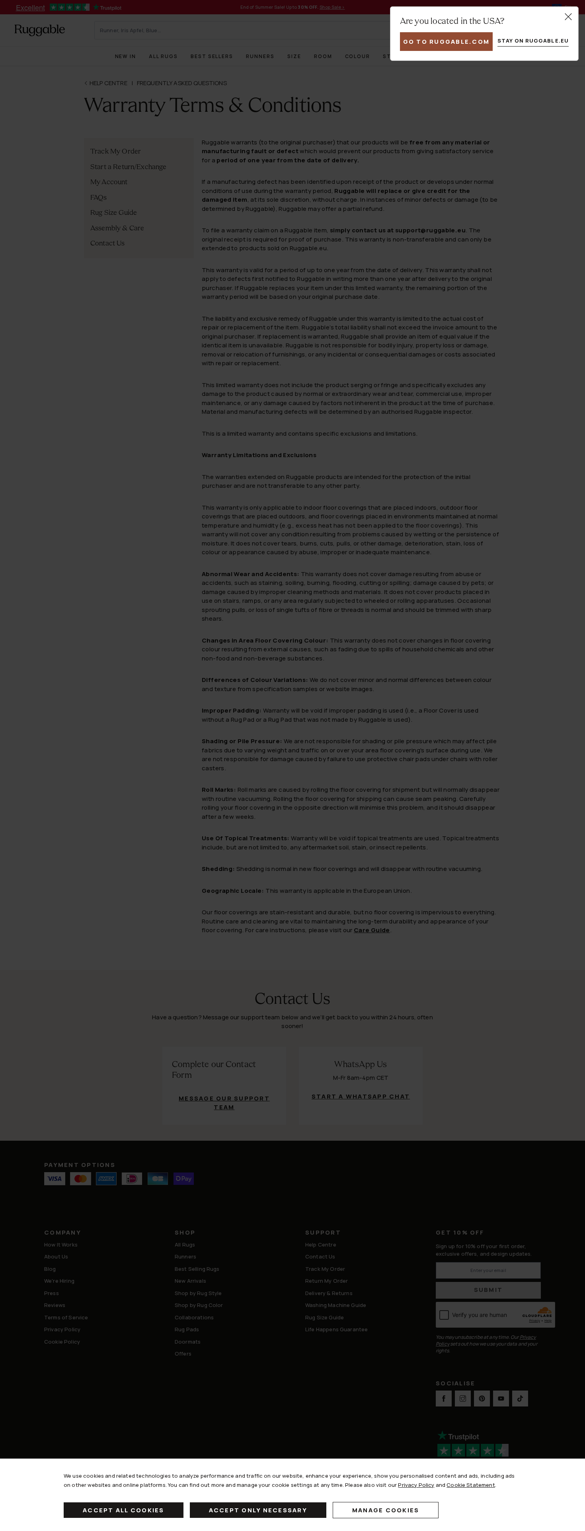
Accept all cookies (123, 1510)
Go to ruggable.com (446, 41)
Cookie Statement (471, 1484)
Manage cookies (385, 1510)
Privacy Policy (416, 1484)
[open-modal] (568, 17)
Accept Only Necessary (258, 1510)
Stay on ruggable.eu (533, 40)
